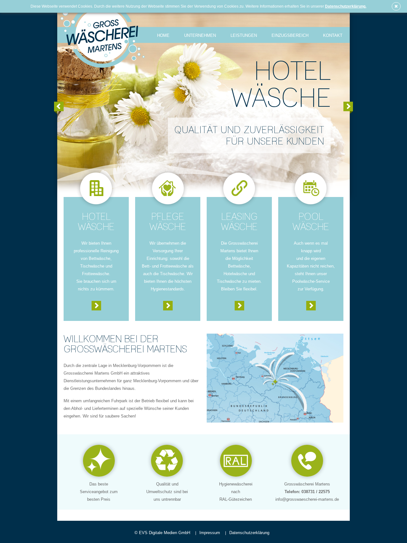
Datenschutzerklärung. (345, 6)
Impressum (209, 532)
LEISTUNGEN (244, 35)
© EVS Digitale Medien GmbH (162, 532)
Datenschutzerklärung (248, 532)
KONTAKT (332, 35)
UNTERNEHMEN (200, 35)
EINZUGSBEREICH (290, 35)
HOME (163, 35)
